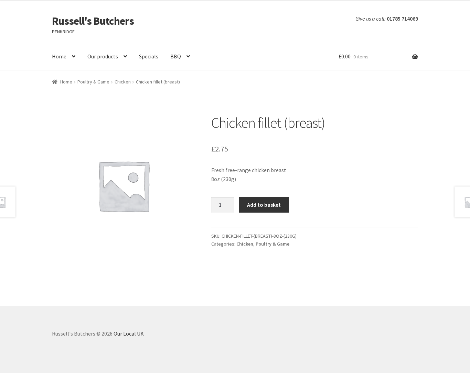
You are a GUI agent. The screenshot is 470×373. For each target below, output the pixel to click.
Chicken (123, 82)
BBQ (175, 56)
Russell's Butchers (93, 21)
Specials (148, 56)
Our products (102, 56)
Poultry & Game (93, 82)
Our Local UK (129, 333)
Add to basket (264, 204)
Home (59, 56)
